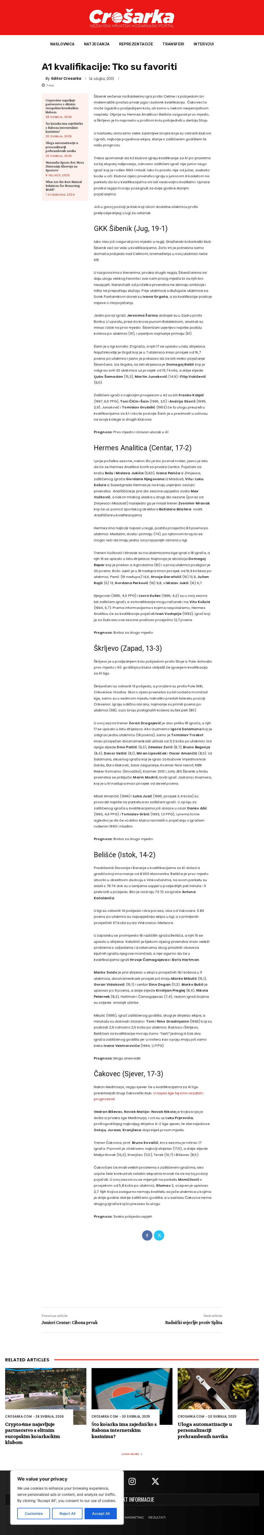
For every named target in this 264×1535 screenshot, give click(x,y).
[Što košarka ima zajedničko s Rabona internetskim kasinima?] (132, 1396)
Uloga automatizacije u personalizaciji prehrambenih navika (62, 147)
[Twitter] (159, 1235)
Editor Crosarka (66, 78)
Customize (34, 1513)
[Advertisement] (132, 1272)
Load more (130, 1454)
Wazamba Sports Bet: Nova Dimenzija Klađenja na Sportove (65, 167)
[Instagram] (132, 1482)
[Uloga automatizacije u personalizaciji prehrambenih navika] (218, 1396)
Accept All (101, 1513)
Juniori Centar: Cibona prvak (70, 1322)
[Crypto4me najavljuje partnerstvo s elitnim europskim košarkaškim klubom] (45, 1396)
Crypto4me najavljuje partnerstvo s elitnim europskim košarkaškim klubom (62, 106)
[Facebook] (147, 1235)
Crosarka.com (18, 1416)
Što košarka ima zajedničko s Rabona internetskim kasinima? (64, 128)
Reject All (67, 1513)
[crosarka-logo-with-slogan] (132, 17)
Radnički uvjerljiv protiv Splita (193, 1322)
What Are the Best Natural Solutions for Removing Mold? (64, 186)
